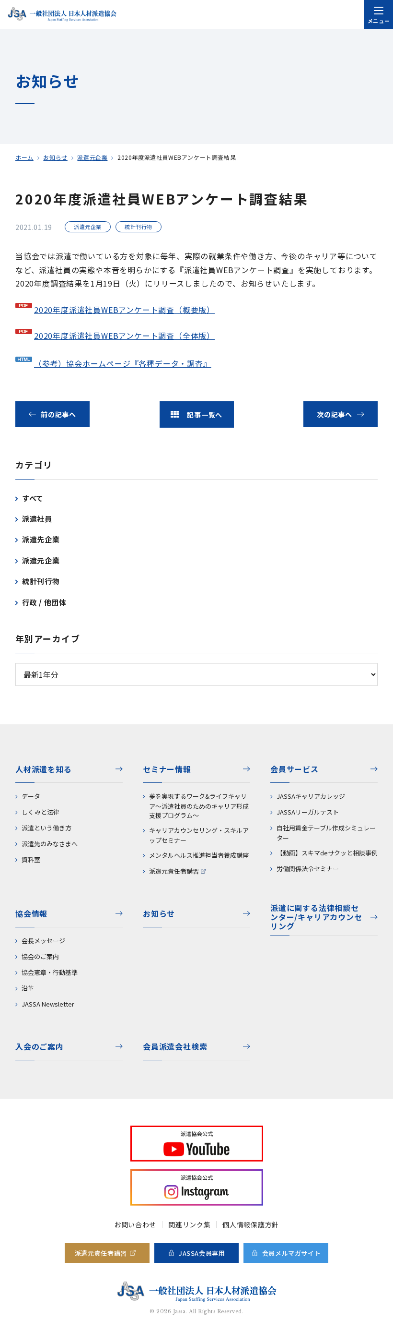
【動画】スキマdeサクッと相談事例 (327, 852)
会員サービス (294, 769)
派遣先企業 (41, 539)
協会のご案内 (40, 956)
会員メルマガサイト (291, 1253)
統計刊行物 (41, 581)
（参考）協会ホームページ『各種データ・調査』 (122, 363)
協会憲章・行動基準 (50, 972)
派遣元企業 (92, 157)
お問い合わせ (135, 1224)
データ (31, 796)
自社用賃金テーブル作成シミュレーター (326, 832)
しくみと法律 (40, 811)
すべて (33, 498)
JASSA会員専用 (202, 1253)
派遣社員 (37, 519)
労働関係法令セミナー (308, 868)
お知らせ (55, 157)
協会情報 (31, 913)
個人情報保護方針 (250, 1224)
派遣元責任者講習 (174, 871)
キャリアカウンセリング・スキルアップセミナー (199, 835)
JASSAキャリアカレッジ (311, 796)
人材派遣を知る (43, 769)
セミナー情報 (167, 769)
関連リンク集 (189, 1224)
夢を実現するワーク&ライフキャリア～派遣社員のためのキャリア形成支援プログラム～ (199, 806)
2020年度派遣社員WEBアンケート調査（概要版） (124, 309)
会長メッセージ (43, 940)
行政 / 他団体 (44, 602)
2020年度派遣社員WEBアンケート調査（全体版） (124, 335)
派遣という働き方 (46, 827)
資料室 (31, 859)
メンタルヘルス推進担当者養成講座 (199, 855)
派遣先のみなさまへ (50, 843)
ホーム (24, 157)
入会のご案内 (39, 1046)
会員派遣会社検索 (175, 1046)
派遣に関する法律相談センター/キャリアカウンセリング (316, 917)
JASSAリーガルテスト (308, 811)
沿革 (28, 988)
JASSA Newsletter (48, 1003)
